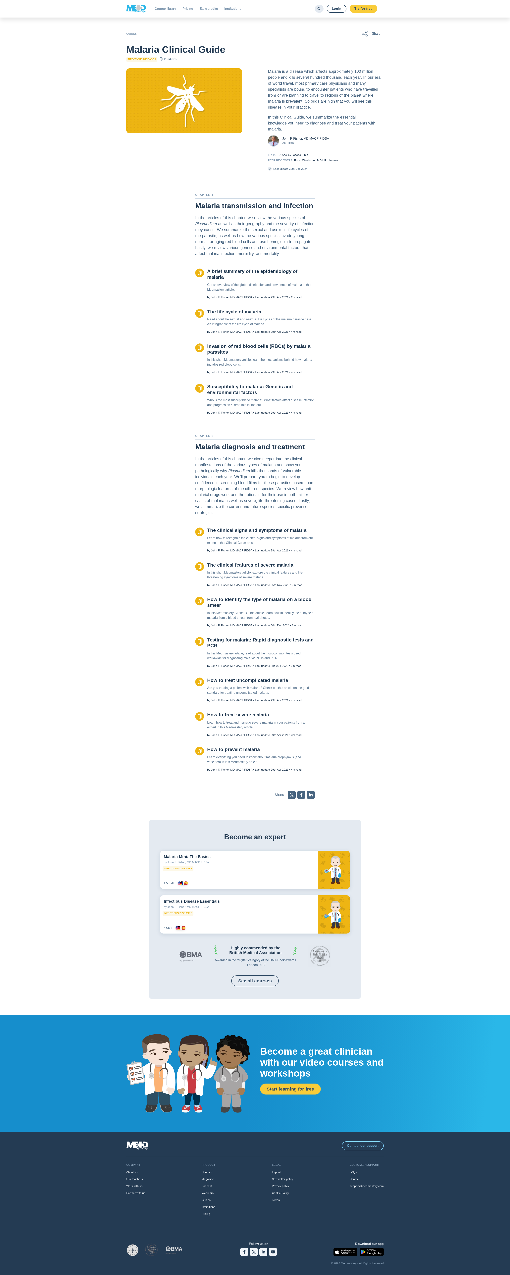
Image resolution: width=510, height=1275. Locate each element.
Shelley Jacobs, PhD (295, 154)
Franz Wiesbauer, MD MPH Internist (316, 160)
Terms (276, 1199)
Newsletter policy (282, 1179)
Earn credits (209, 8)
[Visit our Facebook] (244, 1252)
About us (131, 1172)
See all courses (255, 980)
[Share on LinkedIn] (311, 795)
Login (336, 8)
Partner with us (135, 1193)
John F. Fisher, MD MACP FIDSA (305, 138)
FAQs (353, 1172)
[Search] (319, 9)
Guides (206, 1199)
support (363, 1145)
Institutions (232, 8)
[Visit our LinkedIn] (263, 1252)
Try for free (363, 8)
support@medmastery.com (367, 1186)
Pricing (187, 8)
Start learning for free (290, 1089)
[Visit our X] (254, 1252)
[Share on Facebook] (301, 795)
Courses (207, 1172)
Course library (165, 8)
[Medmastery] (136, 9)
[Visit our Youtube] (273, 1252)
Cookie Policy (280, 1193)
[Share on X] (292, 795)
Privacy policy (280, 1186)
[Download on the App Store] (345, 1252)
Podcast (207, 1186)
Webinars (208, 1193)
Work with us (134, 1186)
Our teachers (134, 1179)
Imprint (276, 1172)
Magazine (208, 1179)
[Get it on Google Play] (372, 1252)
